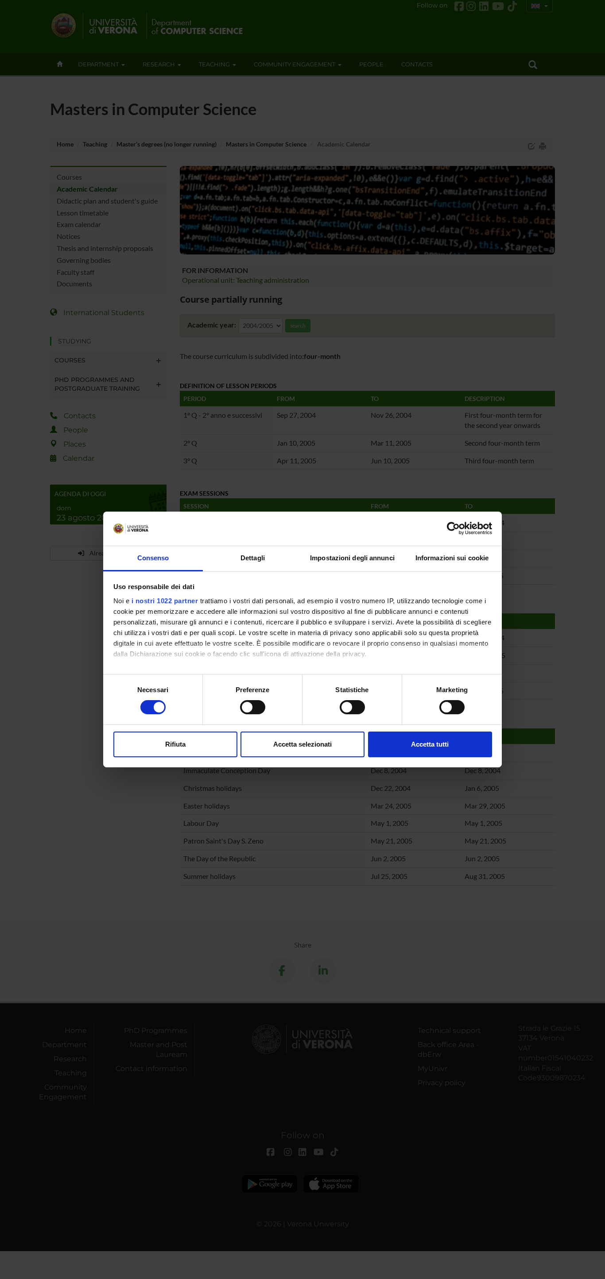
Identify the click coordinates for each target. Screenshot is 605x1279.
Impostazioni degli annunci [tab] (352, 558)
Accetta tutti (430, 744)
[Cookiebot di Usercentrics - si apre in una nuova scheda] (453, 528)
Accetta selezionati (302, 744)
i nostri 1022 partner (165, 601)
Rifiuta (175, 744)
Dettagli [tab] (252, 558)
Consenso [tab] (153, 558)
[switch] (252, 707)
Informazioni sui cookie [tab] (452, 558)
